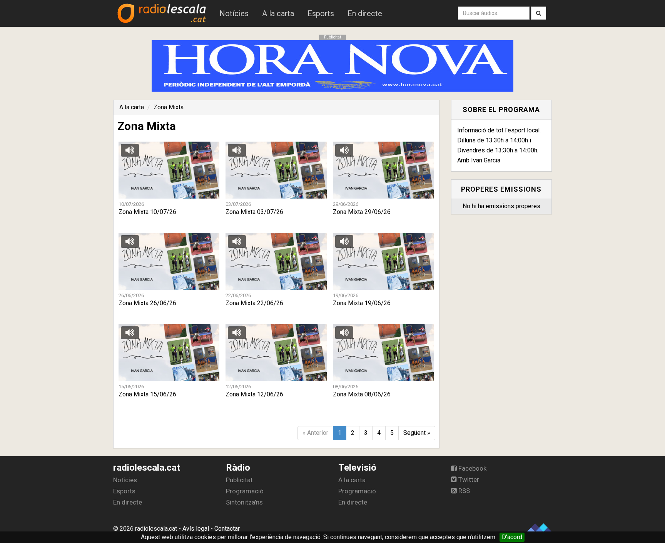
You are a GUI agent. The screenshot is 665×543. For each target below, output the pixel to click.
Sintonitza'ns (244, 502)
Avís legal (195, 528)
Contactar (227, 528)
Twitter (468, 479)
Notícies (234, 13)
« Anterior (315, 432)
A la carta (278, 13)
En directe (365, 13)
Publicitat (239, 480)
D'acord (512, 537)
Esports (320, 13)
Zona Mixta (169, 107)
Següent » (416, 432)
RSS (463, 491)
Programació (245, 491)
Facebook (471, 468)
